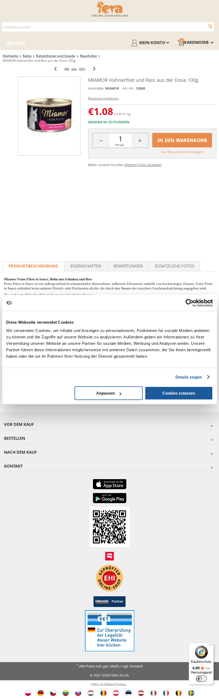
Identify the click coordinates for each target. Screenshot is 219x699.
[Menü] (210, 646)
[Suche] (210, 26)
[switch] (201, 678)
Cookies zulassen (178, 393)
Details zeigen (188, 377)
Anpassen (105, 393)
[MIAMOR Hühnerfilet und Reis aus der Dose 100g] (49, 116)
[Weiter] (94, 69)
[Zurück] (55, 69)
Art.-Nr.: (129, 88)
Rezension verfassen (103, 98)
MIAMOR (112, 88)
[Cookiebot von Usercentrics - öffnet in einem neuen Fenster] (189, 303)
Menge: (119, 145)
